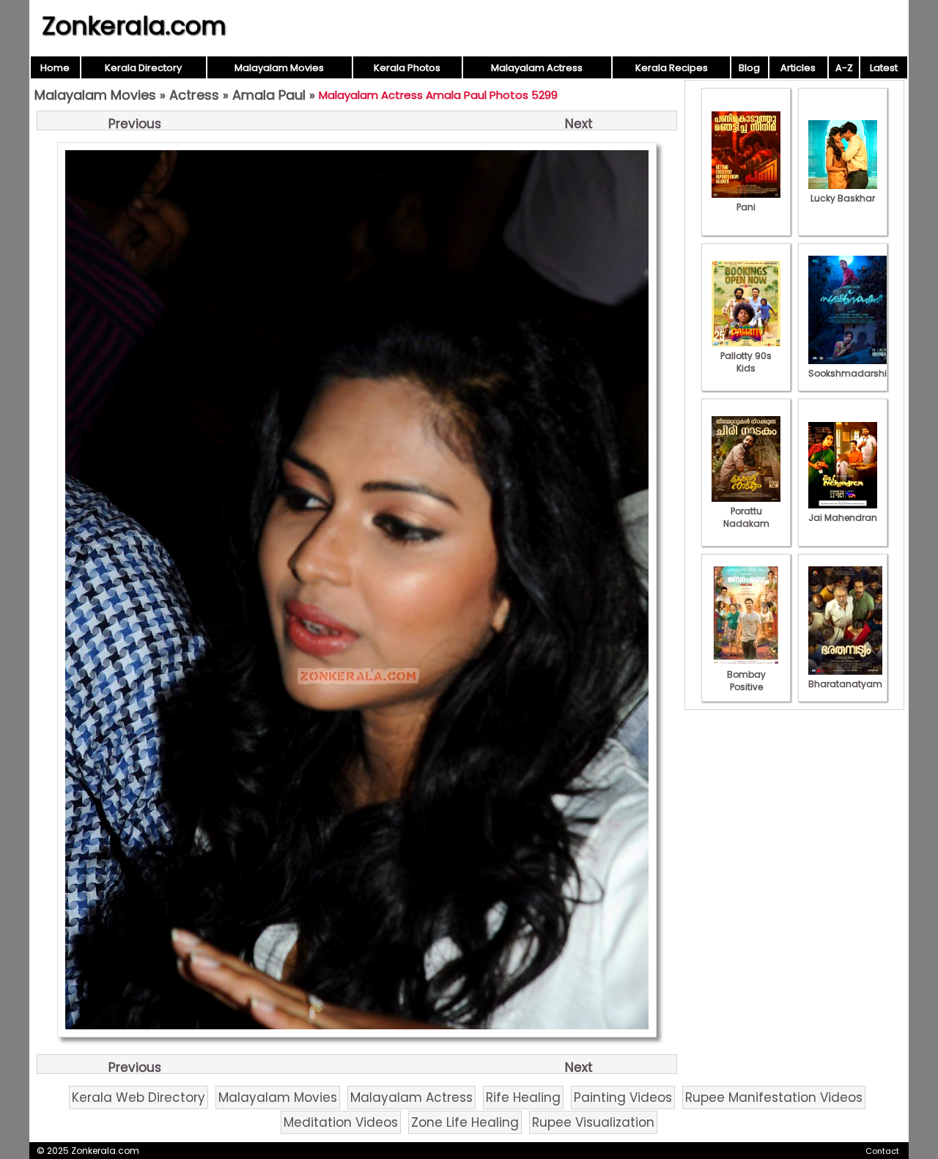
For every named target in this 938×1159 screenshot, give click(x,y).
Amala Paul (269, 95)
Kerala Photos (407, 68)
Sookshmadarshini (851, 373)
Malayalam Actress (537, 68)
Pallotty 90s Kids (746, 361)
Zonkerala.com (134, 25)
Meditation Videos (341, 1122)
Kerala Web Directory (138, 1097)
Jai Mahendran (842, 517)
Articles (798, 68)
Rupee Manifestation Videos (774, 1097)
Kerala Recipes (671, 68)
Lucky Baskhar (842, 198)
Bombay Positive (746, 680)
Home (55, 68)
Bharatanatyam (845, 684)
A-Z (844, 68)
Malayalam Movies (279, 68)
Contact (882, 1151)
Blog (749, 68)
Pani (746, 207)
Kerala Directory (143, 68)
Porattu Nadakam (746, 517)
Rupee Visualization (593, 1122)
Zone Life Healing (465, 1122)
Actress (194, 95)
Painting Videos (623, 1097)
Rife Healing (523, 1097)
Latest (884, 68)
